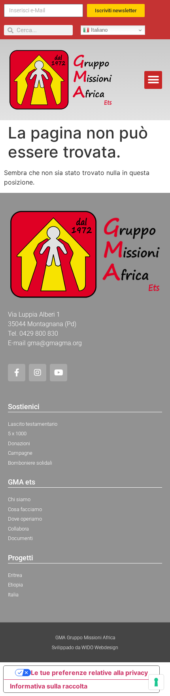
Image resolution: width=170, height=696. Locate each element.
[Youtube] (58, 372)
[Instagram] (37, 372)
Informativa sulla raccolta (48, 686)
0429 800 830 (38, 333)
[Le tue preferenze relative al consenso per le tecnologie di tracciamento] (156, 682)
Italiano (98, 30)
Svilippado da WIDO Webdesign (85, 647)
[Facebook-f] (16, 372)
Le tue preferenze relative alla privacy (89, 673)
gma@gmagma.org (54, 343)
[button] (153, 80)
